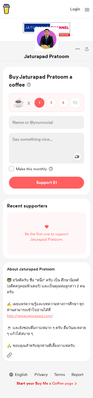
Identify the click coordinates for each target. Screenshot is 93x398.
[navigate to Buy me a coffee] (6, 9)
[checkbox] (28, 169)
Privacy (41, 374)
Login (75, 9)
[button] (87, 10)
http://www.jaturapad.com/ (30, 316)
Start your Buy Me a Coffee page (45, 383)
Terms (59, 374)
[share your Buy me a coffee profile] (87, 49)
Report (77, 374)
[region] (46, 131)
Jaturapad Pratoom (46, 56)
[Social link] (9, 355)
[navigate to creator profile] (46, 39)
